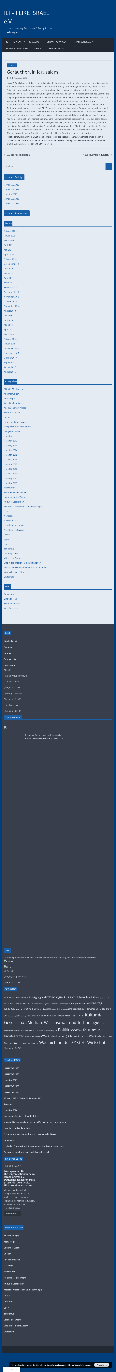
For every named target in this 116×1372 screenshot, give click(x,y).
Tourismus (12, 65)
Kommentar (9, 1140)
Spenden (38, 48)
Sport (6, 539)
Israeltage (8, 1265)
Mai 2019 (8, 273)
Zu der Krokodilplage (18, 154)
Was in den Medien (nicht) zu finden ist (22, 562)
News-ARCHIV (54, 48)
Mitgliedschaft (11, 641)
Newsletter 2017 (11, 520)
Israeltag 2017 (10, 464)
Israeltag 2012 (10, 440)
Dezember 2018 (11, 292)
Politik (7, 534)
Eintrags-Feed (10, 598)
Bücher (7, 417)
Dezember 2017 (11, 348)
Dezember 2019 (11, 264)
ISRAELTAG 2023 (11, 198)
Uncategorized (11, 553)
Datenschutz (10, 659)
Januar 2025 (9, 235)
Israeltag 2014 (10, 450)
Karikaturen (9, 487)
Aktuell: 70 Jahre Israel (14, 389)
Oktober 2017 (10, 357)
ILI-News (17, 41)
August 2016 (10, 371)
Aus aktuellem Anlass (14, 403)
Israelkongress (82, 41)
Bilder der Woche (12, 412)
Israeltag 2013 (10, 445)
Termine (8, 1104)
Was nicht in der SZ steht (16, 572)
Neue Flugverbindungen (96, 154)
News (6, 511)
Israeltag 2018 (10, 469)
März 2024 (9, 240)
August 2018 (10, 310)
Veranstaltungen (56, 41)
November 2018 (11, 296)
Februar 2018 (10, 339)
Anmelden (9, 594)
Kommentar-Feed (12, 603)
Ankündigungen (11, 393)
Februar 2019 (10, 287)
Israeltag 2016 (10, 459)
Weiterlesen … (12, 1213)
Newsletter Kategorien (14, 530)
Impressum (9, 665)
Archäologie (9, 398)
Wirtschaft (9, 577)
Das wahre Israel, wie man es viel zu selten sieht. (27, 1152)
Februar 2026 (10, 231)
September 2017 (12, 362)
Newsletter (9, 515)
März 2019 (9, 282)
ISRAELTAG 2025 (11, 184)
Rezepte (8, 1301)
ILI (7, 41)
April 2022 (9, 245)
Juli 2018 (8, 315)
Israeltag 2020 (10, 478)
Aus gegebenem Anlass (15, 407)
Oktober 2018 (10, 301)
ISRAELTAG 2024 (11, 203)
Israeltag (34, 41)
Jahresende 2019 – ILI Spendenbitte (21, 1116)
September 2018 (12, 306)
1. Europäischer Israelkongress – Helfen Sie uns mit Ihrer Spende (35, 1122)
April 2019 (9, 278)
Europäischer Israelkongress (17, 426)
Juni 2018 (8, 320)
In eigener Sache (12, 431)
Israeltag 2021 (10, 483)
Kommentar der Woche (15, 492)
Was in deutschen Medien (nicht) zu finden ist (26, 567)
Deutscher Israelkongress (16, 422)
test (5, 544)
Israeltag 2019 (10, 473)
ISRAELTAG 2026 (11, 189)
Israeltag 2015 (10, 454)
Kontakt (8, 653)
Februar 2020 (10, 259)
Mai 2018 (8, 325)
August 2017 (10, 367)
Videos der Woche (12, 558)
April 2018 (9, 329)
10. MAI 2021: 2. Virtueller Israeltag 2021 (23, 1098)
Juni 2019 (8, 268)
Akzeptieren (102, 1365)
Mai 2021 (8, 249)
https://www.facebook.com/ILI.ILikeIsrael (44, 738)
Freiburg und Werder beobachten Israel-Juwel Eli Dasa (30, 1134)
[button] (23, 42)
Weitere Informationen (83, 1365)
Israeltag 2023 (10, 194)
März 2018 (9, 334)
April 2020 (9, 254)
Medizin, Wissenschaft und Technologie (23, 506)
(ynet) (46, 144)
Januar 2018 (9, 343)
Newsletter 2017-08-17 (14, 525)
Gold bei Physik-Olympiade (17, 1128)
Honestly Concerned (17, 48)
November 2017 (11, 353)
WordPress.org (11, 608)
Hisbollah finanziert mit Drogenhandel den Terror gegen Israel (34, 1146)
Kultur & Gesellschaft (14, 501)
